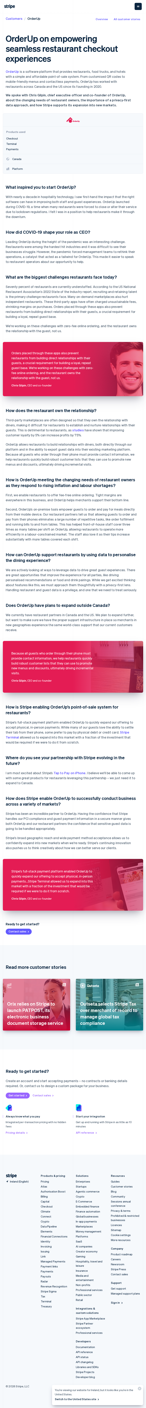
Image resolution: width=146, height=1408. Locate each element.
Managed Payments (53, 1261)
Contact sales (17, 931)
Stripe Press (118, 1269)
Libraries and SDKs (87, 1367)
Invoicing (46, 1246)
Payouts (46, 1276)
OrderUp (12, 71)
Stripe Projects (85, 1372)
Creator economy (87, 1251)
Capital (45, 1201)
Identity (45, 1241)
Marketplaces (84, 1226)
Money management (88, 1231)
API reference (85, 1132)
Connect (46, 1216)
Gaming (80, 1256)
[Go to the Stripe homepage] (10, 1176)
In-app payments (86, 1221)
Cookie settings (121, 1235)
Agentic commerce (88, 1191)
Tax (43, 1296)
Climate (45, 1211)
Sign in (115, 1302)
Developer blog (85, 1377)
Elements (47, 1231)
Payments (47, 1271)
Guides (115, 1181)
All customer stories (127, 19)
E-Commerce (84, 1201)
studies (78, 430)
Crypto (45, 1221)
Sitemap (116, 1230)
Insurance (82, 1270)
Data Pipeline (49, 1226)
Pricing (45, 1181)
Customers (14, 18)
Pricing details (15, 1132)
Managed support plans (125, 1293)
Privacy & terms (121, 1210)
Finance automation (88, 1211)
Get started (16, 1095)
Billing (44, 1196)
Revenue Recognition (54, 1286)
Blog (113, 1191)
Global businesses (87, 1216)
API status (82, 1357)
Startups (81, 1186)
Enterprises (83, 1181)
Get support (118, 1288)
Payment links (49, 1266)
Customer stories (122, 1186)
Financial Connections (54, 1236)
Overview (102, 19)
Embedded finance (87, 1206)
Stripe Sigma (48, 1291)
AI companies (84, 1246)
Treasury (46, 1306)
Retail (79, 1300)
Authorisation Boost (53, 1191)
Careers (116, 1259)
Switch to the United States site (75, 1399)
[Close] (139, 1389)
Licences (116, 1225)
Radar (44, 1281)
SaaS (79, 1241)
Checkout (47, 1206)
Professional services (89, 1290)
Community (118, 1196)
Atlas (44, 1186)
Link (43, 1256)
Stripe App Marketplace (90, 1318)
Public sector (84, 1295)
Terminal (46, 1301)
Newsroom (117, 1264)
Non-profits (83, 1285)
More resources (121, 1240)
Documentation (85, 1347)
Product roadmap (121, 1254)
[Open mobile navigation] (138, 6)
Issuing (45, 1251)
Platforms (82, 1236)
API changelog (84, 1362)
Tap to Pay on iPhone (70, 773)
